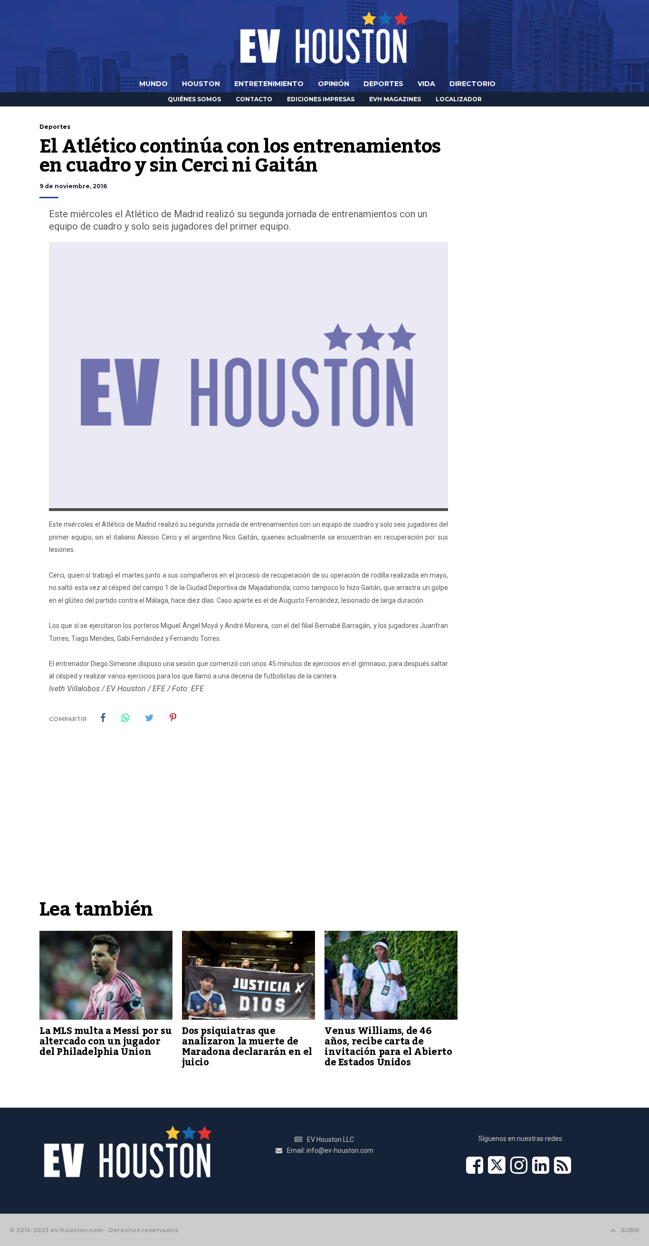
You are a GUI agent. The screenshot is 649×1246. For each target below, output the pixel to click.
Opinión (333, 83)
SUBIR (629, 1230)
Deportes (383, 83)
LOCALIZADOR (459, 99)
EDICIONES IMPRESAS (320, 99)
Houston (201, 83)
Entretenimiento (269, 83)
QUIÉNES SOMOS (194, 99)
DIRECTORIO (472, 83)
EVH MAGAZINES (395, 99)
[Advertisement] (248, 822)
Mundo (153, 83)
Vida (426, 83)
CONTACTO (254, 99)
